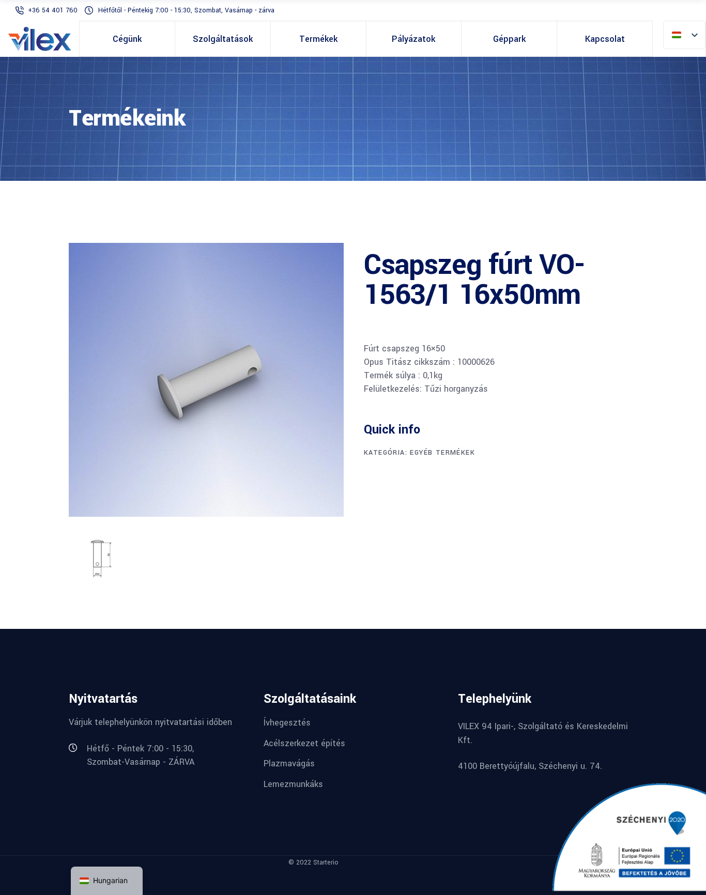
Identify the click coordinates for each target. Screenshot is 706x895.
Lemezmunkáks (293, 784)
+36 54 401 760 (54, 10)
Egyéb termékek (442, 452)
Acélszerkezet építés (304, 743)
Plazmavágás (289, 763)
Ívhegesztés (287, 723)
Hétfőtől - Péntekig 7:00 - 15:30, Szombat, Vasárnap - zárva (186, 10)
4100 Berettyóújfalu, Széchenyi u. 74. (530, 766)
